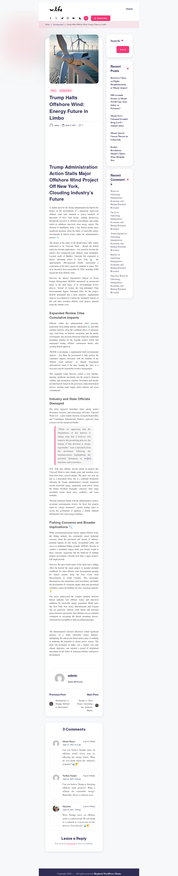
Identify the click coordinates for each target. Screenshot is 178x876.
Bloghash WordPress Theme (107, 873)
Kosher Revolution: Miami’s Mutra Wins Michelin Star (118, 153)
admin (72, 676)
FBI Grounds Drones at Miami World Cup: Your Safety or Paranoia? (119, 102)
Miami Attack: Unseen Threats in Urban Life (119, 136)
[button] (100, 18)
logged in (71, 843)
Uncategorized (65, 90)
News (53, 90)
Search (115, 40)
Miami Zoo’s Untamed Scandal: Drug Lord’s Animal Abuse (119, 121)
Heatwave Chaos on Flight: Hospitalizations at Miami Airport (119, 83)
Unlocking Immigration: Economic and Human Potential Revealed (118, 201)
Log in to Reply (89, 741)
